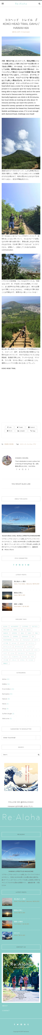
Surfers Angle (7, 713)
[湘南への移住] (7, 607)
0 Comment (26, 32)
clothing (25, 626)
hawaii (15, 630)
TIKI (33, 636)
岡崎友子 (5, 663)
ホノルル (24, 656)
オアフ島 (5, 643)
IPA (22, 630)
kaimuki (5, 633)
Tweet (21, 427)
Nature (4, 699)
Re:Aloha (6, 636)
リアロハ (22, 660)
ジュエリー (29, 646)
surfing (15, 636)
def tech (34, 626)
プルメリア (31, 653)
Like (10, 427)
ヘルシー (5, 656)
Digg (33, 431)
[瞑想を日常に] (7, 595)
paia (36, 633)
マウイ (32, 656)
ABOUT (5, 1006)
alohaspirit (14, 626)
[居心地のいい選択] (7, 584)
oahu (29, 633)
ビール (12, 653)
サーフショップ (7, 646)
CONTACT (5, 1010)
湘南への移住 (18, 604)
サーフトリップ (19, 646)
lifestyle (14, 633)
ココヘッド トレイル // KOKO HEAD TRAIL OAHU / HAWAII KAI (21, 24)
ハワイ (34, 444)
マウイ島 (5, 660)
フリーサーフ (21, 653)
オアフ (36, 640)
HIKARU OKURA (8, 444)
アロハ (17, 640)
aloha (5, 626)
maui (22, 633)
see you (17, 933)
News (4, 704)
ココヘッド (23, 444)
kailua (28, 630)
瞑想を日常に (18, 593)
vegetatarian (7, 640)
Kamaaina (5, 694)
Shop (4, 709)
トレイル (29, 444)
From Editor (21, 584)
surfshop (25, 636)
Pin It (10, 431)
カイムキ (14, 643)
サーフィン (31, 643)
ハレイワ (28, 650)
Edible (4, 684)
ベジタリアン (15, 656)
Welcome (29, 584)
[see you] (7, 935)
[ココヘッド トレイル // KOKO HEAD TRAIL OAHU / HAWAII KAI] (21, 48)
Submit (32, 427)
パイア (5, 653)
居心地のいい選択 (20, 581)
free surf (6, 630)
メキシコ (14, 660)
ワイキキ (31, 660)
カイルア (22, 643)
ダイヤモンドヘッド (8, 650)
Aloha (15, 584)
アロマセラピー (26, 640)
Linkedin (22, 431)
